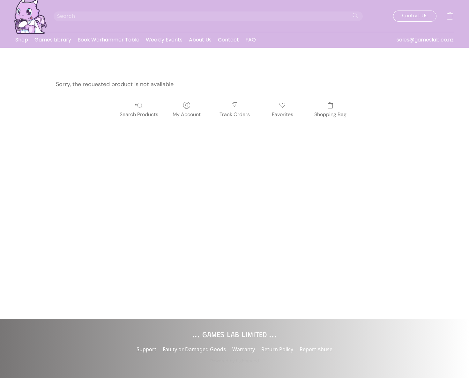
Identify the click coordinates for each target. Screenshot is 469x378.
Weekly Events (164, 39)
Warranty (243, 349)
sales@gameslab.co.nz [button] (425, 39)
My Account (187, 114)
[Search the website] (355, 15)
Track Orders (235, 114)
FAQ (250, 39)
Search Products (139, 114)
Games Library (52, 39)
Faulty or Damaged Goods (194, 349)
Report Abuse (316, 349)
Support (146, 349)
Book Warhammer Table (108, 39)
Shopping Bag (330, 114)
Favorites (282, 114)
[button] (28, 16)
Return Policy (277, 349)
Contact (228, 39)
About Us (200, 39)
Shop (21, 39)
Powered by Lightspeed (234, 361)
